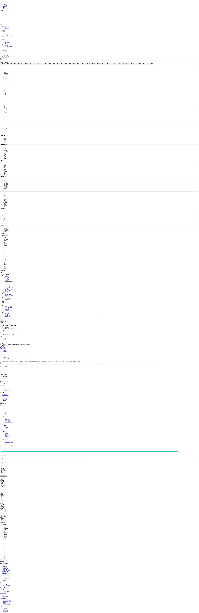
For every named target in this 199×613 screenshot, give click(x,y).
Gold (4, 263)
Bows (4, 149)
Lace (4, 155)
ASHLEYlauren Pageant (9, 295)
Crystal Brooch (6, 150)
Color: (1, 336)
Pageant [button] (3, 292)
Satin (4, 170)
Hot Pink (5, 253)
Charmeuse (5, 163)
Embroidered (6, 151)
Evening (5, 77)
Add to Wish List (3, 345)
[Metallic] (1, 487)
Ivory (4, 261)
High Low (5, 116)
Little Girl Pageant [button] (5, 296)
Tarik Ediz (6, 291)
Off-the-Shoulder (6, 198)
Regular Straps (6, 229)
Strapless (5, 204)
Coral (4, 260)
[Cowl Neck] (3, 504)
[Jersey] (2, 498)
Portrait (5, 200)
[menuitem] (100, 4)
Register (3, 7)
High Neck (5, 195)
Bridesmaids (6, 73)
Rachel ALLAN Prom (8, 285)
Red (4, 258)
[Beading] (2, 491)
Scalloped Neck (6, 201)
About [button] (3, 431)
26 (62, 63)
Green (5, 240)
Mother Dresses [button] (3, 593)
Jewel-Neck (5, 196)
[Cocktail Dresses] (4, 470)
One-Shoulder (6, 199)
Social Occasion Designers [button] (6, 274)
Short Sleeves (6, 222)
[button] (4, 26)
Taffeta (5, 173)
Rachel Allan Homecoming (9, 287)
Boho (4, 91)
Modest (5, 97)
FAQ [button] (3, 439)
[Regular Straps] (3, 519)
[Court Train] (2, 502)
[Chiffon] (2, 496)
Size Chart (2, 346)
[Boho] (3, 473)
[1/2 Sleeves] (3, 513)
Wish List (4, 4)
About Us (4, 394)
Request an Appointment (12, 0)
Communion (6, 76)
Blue (4, 246)
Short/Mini (5, 185)
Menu (1, 24)
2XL (152, 63)
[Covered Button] (3, 481)
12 (34, 63)
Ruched (5, 122)
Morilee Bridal (7, 309)
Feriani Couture (7, 303)
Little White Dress (6, 95)
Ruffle (5, 156)
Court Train (5, 182)
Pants (4, 98)
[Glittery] (1, 486)
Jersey (5, 166)
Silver (4, 267)
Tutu (4, 107)
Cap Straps (5, 228)
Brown (5, 264)
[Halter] (3, 505)
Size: (1, 332)
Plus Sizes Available (7, 121)
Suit (4, 105)
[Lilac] (3, 339)
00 (8, 63)
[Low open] (3, 484)
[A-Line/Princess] (2, 509)
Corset (5, 115)
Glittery (5, 138)
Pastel (4, 142)
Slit (4, 123)
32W (124, 63)
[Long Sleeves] (3, 515)
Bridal (5, 72)
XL (148, 63)
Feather (5, 152)
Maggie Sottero (7, 308)
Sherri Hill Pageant (8, 294)
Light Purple (6, 250)
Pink (4, 252)
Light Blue (5, 244)
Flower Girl (5, 78)
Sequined (5, 171)
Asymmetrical (6, 180)
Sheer (4, 131)
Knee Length (6, 184)
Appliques (5, 147)
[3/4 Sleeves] (3, 514)
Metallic (5, 139)
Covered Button (6, 127)
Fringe (5, 154)
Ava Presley (6, 278)
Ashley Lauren (7, 277)
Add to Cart (2, 343)
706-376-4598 (2, 0)
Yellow (5, 237)
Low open (5, 130)
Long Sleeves (6, 220)
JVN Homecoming (5, 572)
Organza (5, 169)
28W (114, 63)
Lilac (4, 249)
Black (4, 265)
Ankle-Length (6, 179)
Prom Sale (6, 314)
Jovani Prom (7, 280)
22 (54, 63)
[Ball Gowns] (3, 472)
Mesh (4, 168)
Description (4, 350)
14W (79, 63)
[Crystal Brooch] (2, 493)
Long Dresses (6, 96)
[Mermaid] (2, 511)
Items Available (5, 351)
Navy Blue (5, 247)
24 (58, 63)
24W (104, 63)
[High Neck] (3, 506)
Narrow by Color (5, 235)
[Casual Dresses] (4, 469)
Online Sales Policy (3, 347)
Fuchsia (5, 543)
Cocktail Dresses (6, 75)
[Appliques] (2, 490)
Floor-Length (6, 183)
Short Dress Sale (7, 315)
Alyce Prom (6, 276)
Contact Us (4, 387)
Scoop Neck (6, 202)
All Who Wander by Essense (9, 306)
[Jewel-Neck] (3, 507)
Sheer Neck (5, 203)
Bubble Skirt (6, 112)
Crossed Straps (6, 128)
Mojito (5, 238)
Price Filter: (4, 56)
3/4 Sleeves (5, 219)
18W (89, 63)
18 (46, 63)
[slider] (179, 451)
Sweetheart (5, 205)
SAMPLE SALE (7, 316)
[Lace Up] (3, 483)
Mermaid (5, 213)
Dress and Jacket (6, 92)
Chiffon (5, 164)
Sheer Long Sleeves (7, 221)
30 (70, 63)
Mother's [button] (4, 425)
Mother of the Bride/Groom (8, 81)
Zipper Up (5, 132)
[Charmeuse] (2, 495)
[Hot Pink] (5, 339)
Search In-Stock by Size (6, 60)
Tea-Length (5, 187)
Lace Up (5, 129)
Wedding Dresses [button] (5, 304)
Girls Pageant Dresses (7, 79)
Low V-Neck (6, 197)
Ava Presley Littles (5, 591)
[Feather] (2, 497)
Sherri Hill (6, 288)
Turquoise (5, 243)
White (5, 268)
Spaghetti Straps (6, 230)
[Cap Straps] (3, 518)
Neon (4, 140)
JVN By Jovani (7, 282)
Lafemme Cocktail (8, 284)
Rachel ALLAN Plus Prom (9, 286)
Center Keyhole (6, 114)
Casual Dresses (6, 74)
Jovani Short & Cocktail (8, 281)
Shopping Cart (4, 6)
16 (42, 63)
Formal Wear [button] (4, 408)
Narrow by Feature (5, 68)
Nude (4, 262)
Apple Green (6, 239)
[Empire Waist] (2, 510)
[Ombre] (1, 488)
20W (94, 63)
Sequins (5, 158)
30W (119, 63)
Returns (3, 388)
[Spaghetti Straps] (3, 520)
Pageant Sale (7, 313)
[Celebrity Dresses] (3, 477)
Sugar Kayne (7, 299)
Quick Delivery (16, 328)
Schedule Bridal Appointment (7, 389)
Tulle (4, 174)
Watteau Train (6, 188)
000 (4, 63)
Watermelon (6, 544)
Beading (5, 148)
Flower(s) (5, 153)
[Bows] (2, 492)
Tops (4, 106)
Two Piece (5, 108)
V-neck (5, 206)
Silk (4, 172)
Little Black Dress (6, 94)
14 (38, 63)
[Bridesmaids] (4, 468)
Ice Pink (5, 251)
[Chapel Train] (2, 501)
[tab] (100, 283)
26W (109, 63)
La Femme (4, 573)
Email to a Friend (3, 348)
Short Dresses (6, 103)
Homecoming (6, 80)
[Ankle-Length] (2, 500)
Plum (4, 545)
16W (84, 63)
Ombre (5, 141)
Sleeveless (5, 223)
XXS (128, 63)
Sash (4, 157)
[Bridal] (4, 467)
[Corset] (3, 479)
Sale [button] (3, 311)
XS (133, 63)
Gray (4, 266)
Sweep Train (6, 186)
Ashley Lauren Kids (8, 298)
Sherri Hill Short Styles (8, 289)
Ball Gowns (5, 90)
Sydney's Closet (7, 290)
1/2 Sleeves (5, 218)
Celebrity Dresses (6, 113)
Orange (5, 259)
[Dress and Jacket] (3, 474)
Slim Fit (5, 214)
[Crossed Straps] (3, 482)
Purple (5, 248)
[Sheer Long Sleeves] (3, 516)
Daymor (3, 595)
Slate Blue (5, 245)
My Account (4, 5)
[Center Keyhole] (3, 478)
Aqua (4, 242)
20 (50, 63)
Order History (4, 399)
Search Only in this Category (6, 55)
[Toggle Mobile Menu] (0, 405)
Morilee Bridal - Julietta (8, 310)
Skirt (4, 104)
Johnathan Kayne (7, 279)
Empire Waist (6, 212)
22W (99, 63)
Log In (3, 8)
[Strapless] (3, 521)
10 (30, 63)
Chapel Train (6, 181)
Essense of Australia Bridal (9, 307)
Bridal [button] (3, 416)
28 (66, 63)
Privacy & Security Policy (6, 390)
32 (74, 63)
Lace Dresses (6, 93)
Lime (4, 241)
